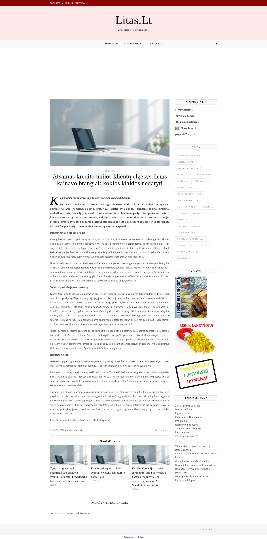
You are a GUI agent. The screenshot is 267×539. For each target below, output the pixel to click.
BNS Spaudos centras (71, 429)
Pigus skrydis (182, 413)
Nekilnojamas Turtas (190, 200)
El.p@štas (55, 3)
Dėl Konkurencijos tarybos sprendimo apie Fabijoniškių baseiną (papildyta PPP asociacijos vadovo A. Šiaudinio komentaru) (149, 477)
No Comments (162, 430)
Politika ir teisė (187, 207)
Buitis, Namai (185, 162)
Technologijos (186, 232)
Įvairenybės (184, 258)
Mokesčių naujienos (189, 194)
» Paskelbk (67, 3)
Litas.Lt (133, 20)
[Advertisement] (133, 70)
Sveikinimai (181, 420)
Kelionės (182, 181)
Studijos (198, 213)
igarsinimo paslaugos (186, 424)
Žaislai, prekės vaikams (187, 405)
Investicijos (184, 175)
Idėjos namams (183, 432)
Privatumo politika (133, 537)
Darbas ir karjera (187, 168)
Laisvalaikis (130, 43)
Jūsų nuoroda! (186, 435)
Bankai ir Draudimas (189, 155)
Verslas (109, 43)
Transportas (185, 245)
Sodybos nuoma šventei (188, 428)
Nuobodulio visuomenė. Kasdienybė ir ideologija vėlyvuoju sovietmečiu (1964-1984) (195, 468)
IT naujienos (155, 43)
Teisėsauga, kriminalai (190, 239)
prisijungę (59, 513)
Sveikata (182, 219)
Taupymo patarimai (188, 226)
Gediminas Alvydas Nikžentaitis (192, 461)
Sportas (182, 213)
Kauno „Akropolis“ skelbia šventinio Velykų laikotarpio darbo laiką (108, 472)
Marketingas (185, 187)
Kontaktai (79, 3)
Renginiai (208, 207)
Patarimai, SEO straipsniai (189, 416)
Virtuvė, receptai (187, 252)
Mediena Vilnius (183, 409)
